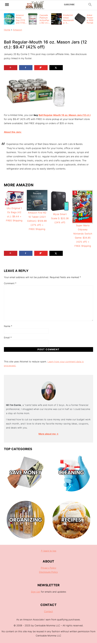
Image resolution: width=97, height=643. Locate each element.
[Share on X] (56, 67)
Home (7, 29)
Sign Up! (35, 591)
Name (8, 326)
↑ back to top (48, 550)
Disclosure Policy (48, 572)
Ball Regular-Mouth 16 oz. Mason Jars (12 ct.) (65, 115)
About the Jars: (13, 132)
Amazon (17, 29)
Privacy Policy (48, 568)
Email (8, 337)
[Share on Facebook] (25, 67)
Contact (48, 611)
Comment (10, 283)
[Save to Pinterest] (10, 67)
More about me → (49, 434)
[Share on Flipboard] (41, 67)
